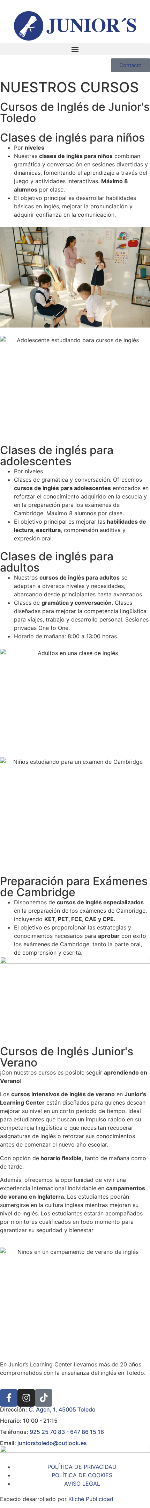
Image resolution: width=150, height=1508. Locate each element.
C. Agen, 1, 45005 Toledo (62, 1409)
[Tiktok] (43, 1398)
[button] (75, 49)
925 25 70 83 (47, 1431)
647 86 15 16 (87, 1431)
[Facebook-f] (8, 1398)
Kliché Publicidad (90, 1498)
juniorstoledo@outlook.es (52, 1442)
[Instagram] (26, 1398)
